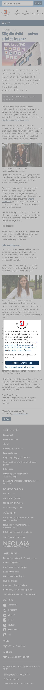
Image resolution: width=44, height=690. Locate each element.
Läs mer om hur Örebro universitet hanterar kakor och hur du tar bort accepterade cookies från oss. (21, 346)
